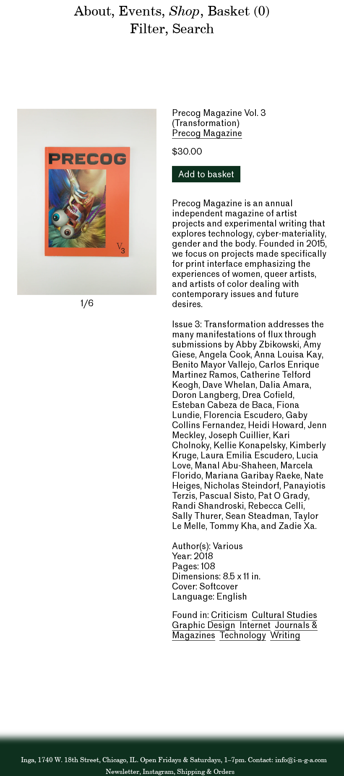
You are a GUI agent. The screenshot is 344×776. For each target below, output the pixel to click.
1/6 (87, 304)
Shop (184, 10)
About (92, 11)
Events (140, 11)
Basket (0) (239, 11)
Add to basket (206, 175)
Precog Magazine (207, 134)
